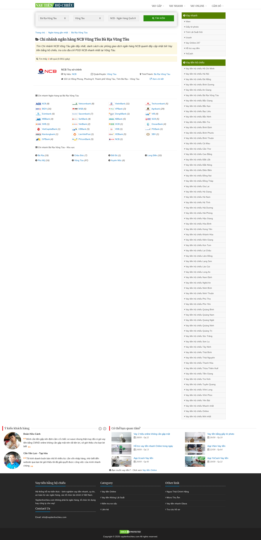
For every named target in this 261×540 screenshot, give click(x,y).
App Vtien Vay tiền (216, 446)
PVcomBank (84, 139)
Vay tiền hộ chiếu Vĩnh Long (198, 389)
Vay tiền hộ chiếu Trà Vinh (198, 379)
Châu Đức (79, 155)
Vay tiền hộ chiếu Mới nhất (198, 416)
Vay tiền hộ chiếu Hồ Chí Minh (199, 68)
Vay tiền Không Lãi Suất (113, 497)
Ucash (188, 37)
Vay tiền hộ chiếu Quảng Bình (199, 309)
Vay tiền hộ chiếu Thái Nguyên (200, 357)
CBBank (82, 129)
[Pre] (100, 429)
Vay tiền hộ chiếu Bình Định (198, 127)
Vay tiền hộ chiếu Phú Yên (198, 304)
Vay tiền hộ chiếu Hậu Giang (199, 218)
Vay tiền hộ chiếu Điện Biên (198, 170)
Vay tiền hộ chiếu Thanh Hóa (199, 363)
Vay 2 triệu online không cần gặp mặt (152, 434)
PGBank (155, 129)
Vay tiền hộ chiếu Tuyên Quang (200, 384)
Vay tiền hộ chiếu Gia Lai (197, 186)
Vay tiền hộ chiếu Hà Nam (197, 197)
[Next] (104, 429)
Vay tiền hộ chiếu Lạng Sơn (198, 261)
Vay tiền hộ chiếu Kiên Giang (199, 240)
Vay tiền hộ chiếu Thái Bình (198, 352)
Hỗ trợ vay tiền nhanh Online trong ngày (153, 446)
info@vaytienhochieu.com (54, 517)
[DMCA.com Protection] (130, 531)
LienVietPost (84, 134)
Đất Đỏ (114, 155)
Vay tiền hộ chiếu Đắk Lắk (197, 159)
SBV (153, 134)
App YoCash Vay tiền (217, 458)
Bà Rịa (41, 155)
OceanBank (157, 124)
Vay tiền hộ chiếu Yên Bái (197, 400)
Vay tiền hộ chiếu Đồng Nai (198, 175)
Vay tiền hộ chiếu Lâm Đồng (199, 256)
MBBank (45, 119)
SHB (43, 124)
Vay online (197, 6)
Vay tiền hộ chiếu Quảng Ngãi (199, 320)
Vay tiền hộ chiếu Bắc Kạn (198, 106)
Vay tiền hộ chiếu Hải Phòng (199, 213)
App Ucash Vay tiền (143, 458)
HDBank (118, 134)
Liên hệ (105, 509)
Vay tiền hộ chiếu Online (197, 411)
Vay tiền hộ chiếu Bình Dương (199, 84)
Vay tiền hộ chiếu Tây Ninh (198, 347)
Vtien (187, 21)
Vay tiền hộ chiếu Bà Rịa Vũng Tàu (202, 95)
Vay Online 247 (192, 43)
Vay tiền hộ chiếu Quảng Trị (198, 331)
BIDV (44, 109)
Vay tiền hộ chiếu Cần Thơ (198, 149)
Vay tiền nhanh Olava (177, 503)
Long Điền (152, 155)
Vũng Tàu (111, 74)
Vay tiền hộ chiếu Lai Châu (198, 250)
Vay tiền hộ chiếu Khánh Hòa (199, 234)
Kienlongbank (48, 134)
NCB (74, 74)
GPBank (45, 139)
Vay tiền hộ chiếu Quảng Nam (199, 315)
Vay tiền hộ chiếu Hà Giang (198, 191)
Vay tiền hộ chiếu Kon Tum (198, 245)
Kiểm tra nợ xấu (109, 503)
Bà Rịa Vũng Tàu (162, 74)
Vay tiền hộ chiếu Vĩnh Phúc (198, 395)
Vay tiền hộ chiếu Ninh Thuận (199, 293)
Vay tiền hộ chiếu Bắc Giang (199, 100)
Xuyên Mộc (116, 160)
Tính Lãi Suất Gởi (194, 32)
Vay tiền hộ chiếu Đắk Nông (198, 165)
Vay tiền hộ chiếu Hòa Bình (198, 224)
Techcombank (158, 103)
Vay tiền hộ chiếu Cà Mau (197, 143)
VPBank (118, 109)
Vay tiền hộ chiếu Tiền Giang (199, 373)
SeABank (82, 119)
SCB (153, 119)
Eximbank (46, 114)
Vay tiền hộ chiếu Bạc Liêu (198, 111)
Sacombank (84, 114)
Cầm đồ (216, 6)
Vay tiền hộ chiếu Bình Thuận (199, 138)
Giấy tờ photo (192, 27)
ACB (43, 103)
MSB (80, 109)
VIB (153, 114)
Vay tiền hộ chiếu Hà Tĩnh (197, 202)
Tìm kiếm (159, 18)
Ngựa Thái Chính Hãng (178, 491)
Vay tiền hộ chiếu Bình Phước (199, 133)
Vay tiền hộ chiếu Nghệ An (198, 282)
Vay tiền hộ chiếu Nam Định (198, 277)
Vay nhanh (176, 6)
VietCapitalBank (49, 129)
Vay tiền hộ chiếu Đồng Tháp (199, 181)
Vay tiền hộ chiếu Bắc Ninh (198, 116)
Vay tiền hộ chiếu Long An (197, 272)
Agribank (155, 109)
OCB (117, 124)
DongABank (120, 114)
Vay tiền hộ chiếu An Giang (198, 90)
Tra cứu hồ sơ (173, 509)
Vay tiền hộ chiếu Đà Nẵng (198, 79)
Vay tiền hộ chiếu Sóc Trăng (198, 336)
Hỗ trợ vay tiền (192, 48)
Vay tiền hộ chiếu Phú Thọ (198, 299)
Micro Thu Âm (173, 497)
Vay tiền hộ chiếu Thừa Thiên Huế (201, 368)
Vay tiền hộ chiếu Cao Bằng (198, 154)
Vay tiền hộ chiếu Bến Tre (197, 122)
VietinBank (119, 103)
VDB (116, 129)
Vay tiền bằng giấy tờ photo (220, 434)
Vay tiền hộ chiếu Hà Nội (197, 74)
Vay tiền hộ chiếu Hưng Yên (198, 229)
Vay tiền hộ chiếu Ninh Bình (198, 288)
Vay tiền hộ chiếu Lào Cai (197, 266)
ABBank (118, 119)
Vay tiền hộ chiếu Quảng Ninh (199, 325)
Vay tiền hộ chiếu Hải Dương (199, 207)
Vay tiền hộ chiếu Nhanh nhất (199, 406)
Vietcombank (84, 103)
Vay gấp (157, 6)
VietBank (82, 124)
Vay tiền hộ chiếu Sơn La (197, 341)
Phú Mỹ (41, 160)
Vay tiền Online (149, 470)
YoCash (189, 53)
